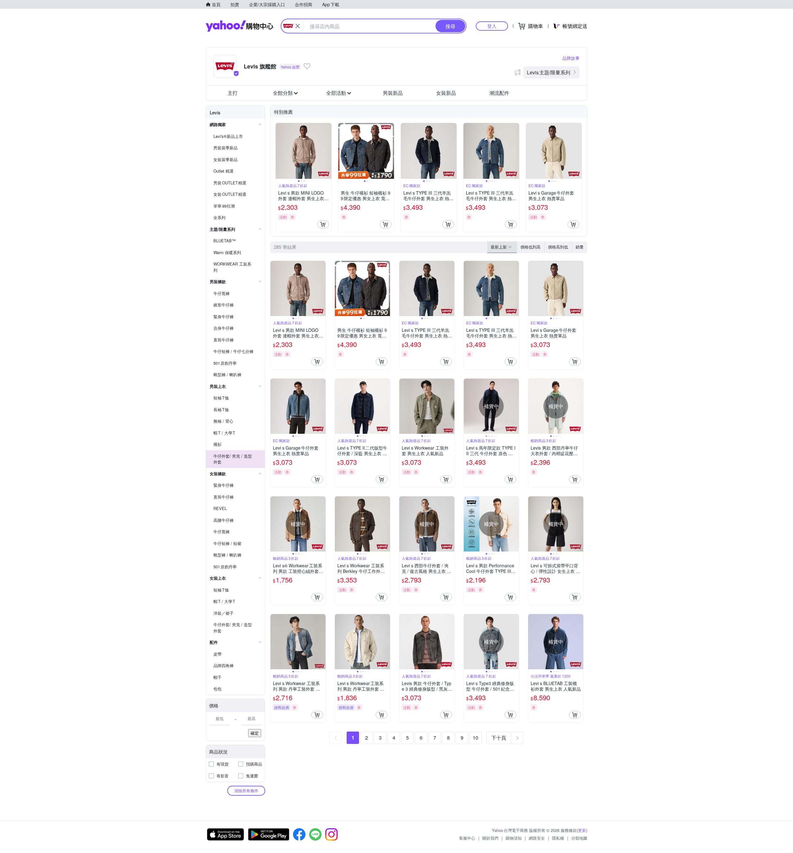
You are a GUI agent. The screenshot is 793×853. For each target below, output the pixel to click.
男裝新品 (393, 92)
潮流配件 (499, 92)
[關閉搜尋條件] (297, 26)
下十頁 (498, 737)
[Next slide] (327, 151)
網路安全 (537, 838)
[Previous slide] (280, 151)
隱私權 (558, 838)
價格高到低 (558, 247)
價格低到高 (530, 247)
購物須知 (514, 838)
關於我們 (490, 838)
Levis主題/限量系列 (548, 72)
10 (475, 737)
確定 (255, 733)
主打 (233, 92)
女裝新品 (446, 92)
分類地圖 (579, 838)
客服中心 (467, 838)
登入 (492, 26)
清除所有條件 (246, 791)
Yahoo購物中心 (239, 26)
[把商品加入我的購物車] (323, 224)
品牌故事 (571, 58)
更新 (582, 830)
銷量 (580, 247)
